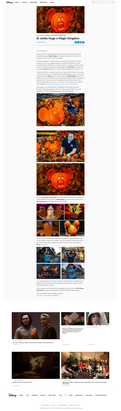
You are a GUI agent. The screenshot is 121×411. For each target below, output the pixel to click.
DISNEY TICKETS (52, 395)
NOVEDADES (35, 395)
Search (113, 2)
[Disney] (9, 2)
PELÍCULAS (43, 395)
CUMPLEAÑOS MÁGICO (100, 395)
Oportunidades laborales (62, 405)
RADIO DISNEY (89, 395)
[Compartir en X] (78, 42)
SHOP (27, 395)
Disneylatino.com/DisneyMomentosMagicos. (48, 295)
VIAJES (60, 395)
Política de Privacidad (45, 405)
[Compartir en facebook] (76, 42)
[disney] (12, 395)
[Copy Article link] (83, 42)
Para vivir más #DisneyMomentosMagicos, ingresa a (50, 294)
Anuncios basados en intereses (74, 405)
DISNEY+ (21, 395)
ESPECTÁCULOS (79, 395)
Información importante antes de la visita (57, 84)
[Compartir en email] (80, 42)
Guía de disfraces (73, 84)
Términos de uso (54, 405)
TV (65, 395)
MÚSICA (71, 395)
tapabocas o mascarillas (59, 82)
